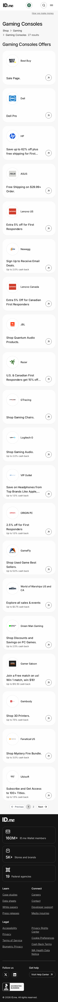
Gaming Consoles (16, 34)
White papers (10, 907)
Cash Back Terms (42, 944)
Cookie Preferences (43, 937)
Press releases (10, 913)
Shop (6, 30)
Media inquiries (40, 913)
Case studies (9, 894)
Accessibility (9, 928)
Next (40, 806)
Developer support (42, 907)
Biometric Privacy (12, 946)
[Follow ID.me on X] (5, 974)
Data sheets (9, 900)
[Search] (44, 5)
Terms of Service (12, 940)
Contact (36, 900)
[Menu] (51, 5)
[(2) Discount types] (29, 5)
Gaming (17, 30)
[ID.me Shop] (10, 5)
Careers (36, 894)
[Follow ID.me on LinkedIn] (14, 974)
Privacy (6, 934)
